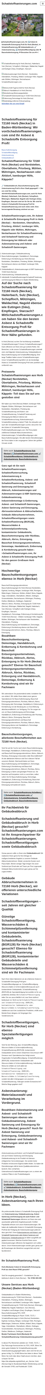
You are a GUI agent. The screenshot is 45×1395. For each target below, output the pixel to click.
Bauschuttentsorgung (9, 150)
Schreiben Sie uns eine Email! (13, 104)
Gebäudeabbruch (8, 158)
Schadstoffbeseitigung (9, 152)
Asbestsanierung (8, 155)
